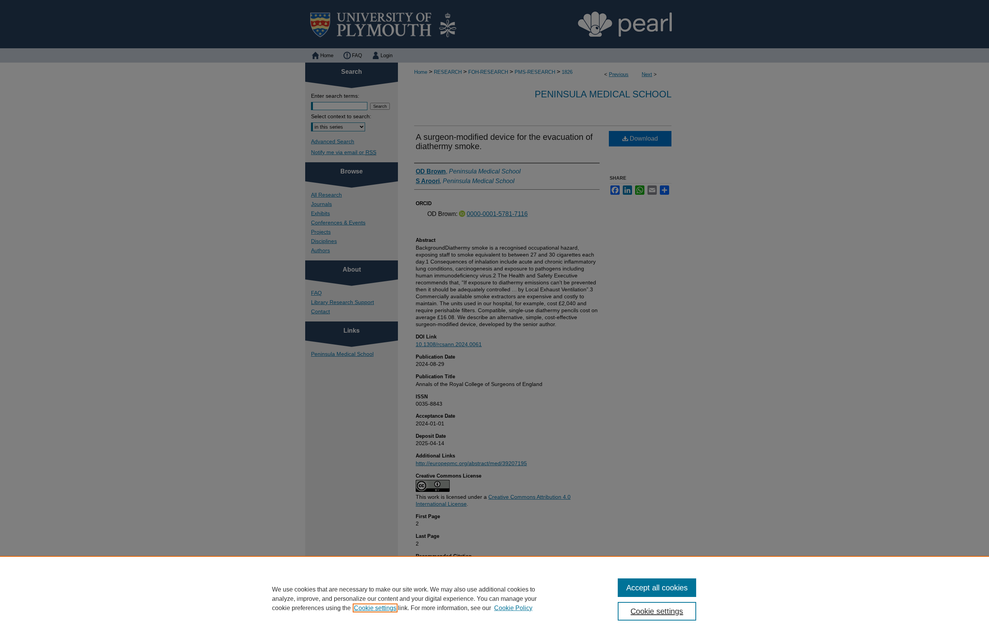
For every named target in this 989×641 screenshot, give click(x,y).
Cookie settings (375, 608)
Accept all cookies (657, 587)
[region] (494, 598)
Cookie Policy (513, 608)
